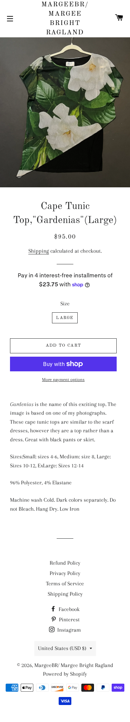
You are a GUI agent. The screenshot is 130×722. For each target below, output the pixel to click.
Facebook (68, 609)
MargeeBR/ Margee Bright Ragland (65, 18)
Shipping (38, 251)
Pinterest (69, 619)
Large (65, 318)
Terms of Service (65, 583)
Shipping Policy (65, 594)
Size (65, 303)
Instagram (68, 630)
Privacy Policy (65, 573)
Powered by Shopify (65, 674)
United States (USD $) (62, 648)
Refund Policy (65, 563)
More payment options (63, 379)
